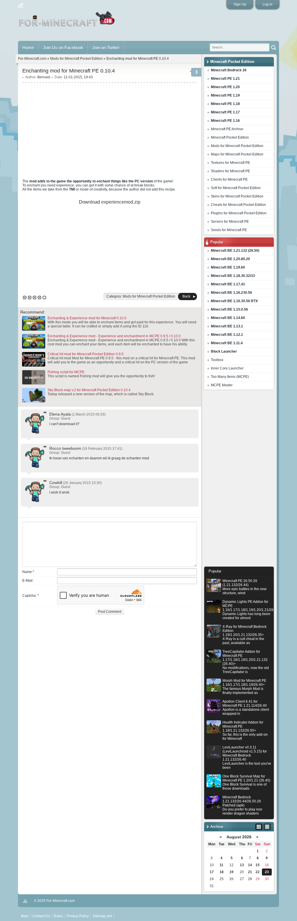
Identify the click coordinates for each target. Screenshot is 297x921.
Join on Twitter (105, 47)
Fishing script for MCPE (66, 372)
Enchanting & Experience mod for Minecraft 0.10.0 (87, 318)
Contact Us (41, 916)
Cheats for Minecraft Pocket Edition (238, 205)
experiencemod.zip (120, 202)
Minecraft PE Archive (227, 129)
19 (231, 872)
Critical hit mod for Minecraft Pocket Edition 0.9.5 (86, 354)
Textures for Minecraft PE (230, 163)
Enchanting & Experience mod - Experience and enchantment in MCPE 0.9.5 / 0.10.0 (114, 336)
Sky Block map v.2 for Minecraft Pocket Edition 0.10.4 (89, 390)
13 (242, 865)
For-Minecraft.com (32, 59)
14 (250, 865)
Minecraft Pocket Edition (230, 137)
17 (212, 872)
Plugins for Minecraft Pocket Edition (239, 213)
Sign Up (239, 4)
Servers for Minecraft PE (230, 222)
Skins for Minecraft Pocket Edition (237, 196)
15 (258, 865)
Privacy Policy (78, 916)
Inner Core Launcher (227, 368)
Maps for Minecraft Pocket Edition (237, 154)
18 (222, 872)
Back (186, 296)
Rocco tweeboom (65, 448)
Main (67, 21)
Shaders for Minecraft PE (230, 171)
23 (267, 872)
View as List (267, 827)
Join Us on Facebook (63, 47)
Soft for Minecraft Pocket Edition (236, 188)
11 (221, 865)
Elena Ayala (60, 414)
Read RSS (20, 5)
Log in (267, 4)
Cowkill (55, 482)
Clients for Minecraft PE (229, 179)
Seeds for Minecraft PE (229, 230)
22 (258, 872)
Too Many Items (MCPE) (230, 377)
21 (250, 872)
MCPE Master (222, 385)
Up (25, 901)
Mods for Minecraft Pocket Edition (237, 146)
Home (28, 47)
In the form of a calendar (258, 827)
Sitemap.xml (102, 916)
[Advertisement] (239, 480)
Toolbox (217, 360)
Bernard (43, 77)
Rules (58, 916)
